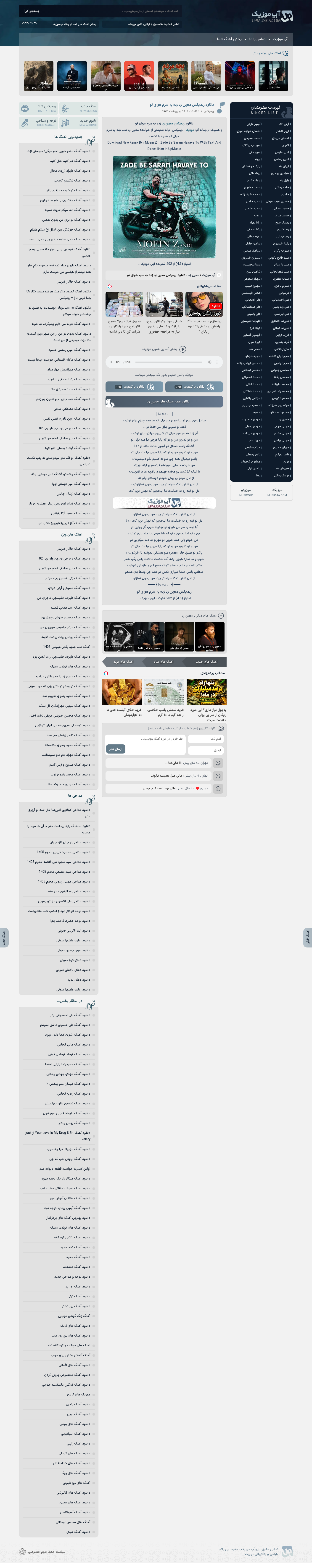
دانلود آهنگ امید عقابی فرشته (70, 607)
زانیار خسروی (281, 244)
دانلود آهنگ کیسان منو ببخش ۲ (68, 1084)
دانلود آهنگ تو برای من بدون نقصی (66, 220)
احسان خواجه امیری (248, 131)
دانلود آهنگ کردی (78, 1532)
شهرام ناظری (281, 286)
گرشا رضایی (282, 342)
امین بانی (254, 152)
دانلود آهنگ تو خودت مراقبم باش (68, 190)
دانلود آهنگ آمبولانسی (75, 1512)
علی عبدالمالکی (251, 307)
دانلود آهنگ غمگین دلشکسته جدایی (66, 1384)
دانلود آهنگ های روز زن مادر (71, 1335)
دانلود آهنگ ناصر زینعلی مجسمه (68, 735)
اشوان (285, 145)
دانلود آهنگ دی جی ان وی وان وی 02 (64, 428)
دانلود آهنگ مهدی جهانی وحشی (68, 1074)
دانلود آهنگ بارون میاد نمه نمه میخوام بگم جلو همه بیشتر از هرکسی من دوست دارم (59, 268)
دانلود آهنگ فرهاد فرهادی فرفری (69, 1054)
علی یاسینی (253, 314)
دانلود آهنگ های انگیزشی (73, 1492)
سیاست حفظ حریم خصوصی (47, 1552)
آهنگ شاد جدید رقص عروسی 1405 (66, 647)
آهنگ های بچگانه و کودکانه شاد (68, 1345)
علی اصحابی (252, 300)
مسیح (256, 412)
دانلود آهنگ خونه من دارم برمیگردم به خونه (61, 324)
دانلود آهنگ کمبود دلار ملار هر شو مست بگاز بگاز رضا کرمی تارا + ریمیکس (58, 294)
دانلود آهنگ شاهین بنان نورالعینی (67, 1103)
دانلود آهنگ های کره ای (74, 1453)
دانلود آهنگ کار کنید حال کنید (70, 161)
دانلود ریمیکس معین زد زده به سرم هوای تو (182, 105)
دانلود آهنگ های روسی (74, 1424)
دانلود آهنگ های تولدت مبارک (70, 666)
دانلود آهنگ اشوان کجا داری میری (67, 1034)
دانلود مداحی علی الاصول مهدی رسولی (64, 901)
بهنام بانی (254, 173)
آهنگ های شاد (163, 661)
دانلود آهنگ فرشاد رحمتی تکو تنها (67, 448)
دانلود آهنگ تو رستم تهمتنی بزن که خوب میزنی (58, 686)
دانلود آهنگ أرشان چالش (73, 493)
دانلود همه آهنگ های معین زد (168, 401)
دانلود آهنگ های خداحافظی (71, 1463)
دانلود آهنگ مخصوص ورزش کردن (67, 1375)
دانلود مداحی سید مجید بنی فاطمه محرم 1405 (58, 862)
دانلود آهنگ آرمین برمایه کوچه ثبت (67, 1208)
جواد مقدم (253, 180)
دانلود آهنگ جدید (78, 1257)
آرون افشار (282, 131)
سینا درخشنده (251, 265)
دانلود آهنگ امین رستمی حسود (69, 350)
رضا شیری (283, 229)
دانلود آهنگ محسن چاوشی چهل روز (65, 617)
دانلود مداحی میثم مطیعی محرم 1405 (64, 872)
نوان (286, 462)
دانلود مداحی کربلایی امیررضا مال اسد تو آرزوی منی (59, 813)
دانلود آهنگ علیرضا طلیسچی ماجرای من (63, 598)
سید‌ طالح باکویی (278, 258)
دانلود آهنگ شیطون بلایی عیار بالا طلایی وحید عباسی (59, 252)
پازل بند (284, 180)
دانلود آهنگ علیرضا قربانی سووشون (66, 1113)
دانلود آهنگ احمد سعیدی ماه (70, 389)
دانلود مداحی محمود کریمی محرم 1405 (63, 852)
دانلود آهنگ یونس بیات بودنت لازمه (65, 637)
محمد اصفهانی (251, 377)
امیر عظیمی (282, 152)
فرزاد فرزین (282, 335)
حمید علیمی (252, 208)
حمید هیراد (282, 215)
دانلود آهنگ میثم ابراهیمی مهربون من (65, 627)
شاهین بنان (253, 272)
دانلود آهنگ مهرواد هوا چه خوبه (68, 1149)
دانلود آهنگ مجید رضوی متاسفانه (67, 745)
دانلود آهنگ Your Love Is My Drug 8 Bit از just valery (58, 1136)
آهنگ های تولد (123, 661)
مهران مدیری (281, 447)
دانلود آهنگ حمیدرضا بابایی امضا (67, 1064)
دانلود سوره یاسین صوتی (73, 950)
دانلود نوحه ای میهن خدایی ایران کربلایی (62, 725)
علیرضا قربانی (281, 328)
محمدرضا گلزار (251, 391)
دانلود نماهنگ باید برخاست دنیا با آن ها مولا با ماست (58, 829)
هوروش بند (282, 468)
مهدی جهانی (281, 426)
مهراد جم (254, 440)
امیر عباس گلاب (251, 145)
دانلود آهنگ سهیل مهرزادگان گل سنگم (64, 706)
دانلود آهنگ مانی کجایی (73, 1044)
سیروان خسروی (250, 258)
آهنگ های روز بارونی (76, 1483)
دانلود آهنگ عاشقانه (76, 1267)
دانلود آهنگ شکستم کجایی (72, 180)
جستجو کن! (32, 11)
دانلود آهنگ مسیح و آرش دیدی (69, 588)
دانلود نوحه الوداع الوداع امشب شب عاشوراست (59, 911)
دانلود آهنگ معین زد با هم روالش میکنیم (63, 676)
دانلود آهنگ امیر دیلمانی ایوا (71, 484)
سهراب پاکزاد (281, 251)
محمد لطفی (253, 384)
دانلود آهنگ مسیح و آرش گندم (69, 764)
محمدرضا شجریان (278, 391)
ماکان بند (254, 349)
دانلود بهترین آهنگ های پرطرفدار (68, 1218)
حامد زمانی (282, 187)
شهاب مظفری (281, 279)
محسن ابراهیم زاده (248, 363)
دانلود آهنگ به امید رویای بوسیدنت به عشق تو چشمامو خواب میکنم (60, 311)
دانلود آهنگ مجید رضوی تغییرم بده (66, 696)
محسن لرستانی (251, 370)
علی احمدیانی (280, 300)
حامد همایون (252, 187)
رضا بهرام (255, 223)
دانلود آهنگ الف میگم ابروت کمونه (67, 210)
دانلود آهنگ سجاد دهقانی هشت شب (65, 1188)
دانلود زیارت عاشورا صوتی (73, 940)
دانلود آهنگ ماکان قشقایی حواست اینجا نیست (58, 359)
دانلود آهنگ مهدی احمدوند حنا (69, 784)
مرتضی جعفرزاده (278, 405)
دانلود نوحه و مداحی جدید (72, 1276)
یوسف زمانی (281, 475)
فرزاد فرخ (254, 328)
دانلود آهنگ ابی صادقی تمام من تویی (64, 438)
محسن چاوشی (280, 370)
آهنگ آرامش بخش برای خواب (70, 1355)
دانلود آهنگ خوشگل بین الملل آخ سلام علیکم (60, 229)
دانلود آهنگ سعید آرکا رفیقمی (70, 513)
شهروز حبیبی (252, 286)
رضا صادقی (253, 229)
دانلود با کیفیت (190, 386)
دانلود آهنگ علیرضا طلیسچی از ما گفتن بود (61, 656)
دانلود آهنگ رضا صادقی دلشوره (69, 379)
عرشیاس (284, 293)
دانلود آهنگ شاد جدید (75, 1247)
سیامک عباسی (251, 251)
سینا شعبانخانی (279, 272)
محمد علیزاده (280, 384)
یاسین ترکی (253, 468)
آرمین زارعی (253, 124)
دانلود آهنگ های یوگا (76, 1473)
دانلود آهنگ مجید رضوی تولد (70, 774)
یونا (258, 475)
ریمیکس (179, 123)
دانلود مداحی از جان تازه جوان (70, 842)
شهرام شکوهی (252, 279)
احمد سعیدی (252, 138)
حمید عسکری (280, 208)
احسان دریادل (280, 138)
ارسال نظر (115, 749)
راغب (257, 215)
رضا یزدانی (282, 236)
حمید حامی (253, 201)
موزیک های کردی (78, 1394)
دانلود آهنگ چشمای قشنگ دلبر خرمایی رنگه (60, 474)
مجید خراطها (252, 356)
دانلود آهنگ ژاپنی (78, 1443)
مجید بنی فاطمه (279, 356)
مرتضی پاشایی (251, 398)
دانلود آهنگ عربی (78, 1414)
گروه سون (254, 342)
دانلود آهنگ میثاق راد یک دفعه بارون (65, 1178)
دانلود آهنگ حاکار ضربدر (74, 281)
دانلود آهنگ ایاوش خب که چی (69, 1159)
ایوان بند (283, 166)
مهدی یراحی (281, 440)
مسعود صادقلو (279, 412)
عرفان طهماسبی (250, 293)
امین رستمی (281, 159)
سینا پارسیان (281, 265)
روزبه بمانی (253, 236)
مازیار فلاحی (281, 349)
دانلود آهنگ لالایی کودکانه (72, 1237)
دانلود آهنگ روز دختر (76, 1306)
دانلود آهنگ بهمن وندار (74, 1123)
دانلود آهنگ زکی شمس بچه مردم (67, 578)
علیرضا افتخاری (280, 321)
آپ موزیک (272, 16)
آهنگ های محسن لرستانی (73, 1522)
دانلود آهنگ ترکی (79, 1296)
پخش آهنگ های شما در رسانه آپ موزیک (74, 24)
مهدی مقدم (281, 433)
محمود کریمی (280, 398)
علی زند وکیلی (280, 307)
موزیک (189, 130)
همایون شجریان (250, 462)
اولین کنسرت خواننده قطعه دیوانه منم (65, 1168)
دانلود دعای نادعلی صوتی (73, 970)
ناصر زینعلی (253, 454)
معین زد (167, 123)
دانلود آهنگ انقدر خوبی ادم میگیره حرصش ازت (58, 151)
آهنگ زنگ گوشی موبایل (74, 1316)
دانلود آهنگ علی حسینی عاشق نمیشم (65, 1025)
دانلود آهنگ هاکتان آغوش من (70, 1198)
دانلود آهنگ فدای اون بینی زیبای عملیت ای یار (59, 503)
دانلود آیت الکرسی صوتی (74, 930)
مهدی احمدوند (251, 419)
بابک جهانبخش (251, 166)
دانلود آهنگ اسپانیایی (75, 1434)
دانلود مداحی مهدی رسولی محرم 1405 (64, 881)
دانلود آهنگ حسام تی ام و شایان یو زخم (63, 399)
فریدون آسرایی (251, 335)
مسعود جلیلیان (250, 405)
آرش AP (284, 124)
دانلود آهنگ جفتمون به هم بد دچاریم (65, 200)
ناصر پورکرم (282, 454)
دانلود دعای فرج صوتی (75, 960)
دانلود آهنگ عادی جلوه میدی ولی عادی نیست (59, 239)
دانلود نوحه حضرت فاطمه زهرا (70, 921)
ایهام (257, 159)
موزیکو (246, 493)
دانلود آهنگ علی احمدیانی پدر (70, 1015)
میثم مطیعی (252, 447)
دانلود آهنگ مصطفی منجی (72, 409)
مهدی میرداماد (251, 433)
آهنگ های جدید (206, 661)
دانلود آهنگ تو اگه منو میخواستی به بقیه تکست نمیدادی (58, 461)
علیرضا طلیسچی (250, 321)
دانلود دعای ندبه (79, 979)
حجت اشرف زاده (250, 194)
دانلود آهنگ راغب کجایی (73, 1093)
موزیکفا (277, 493)
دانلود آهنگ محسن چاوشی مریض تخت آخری (59, 715)
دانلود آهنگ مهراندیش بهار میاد (68, 369)
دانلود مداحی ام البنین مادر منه (69, 891)
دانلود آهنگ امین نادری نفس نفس (66, 418)
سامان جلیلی (252, 244)
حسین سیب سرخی (277, 201)
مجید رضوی (281, 363)
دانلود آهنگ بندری (78, 1404)
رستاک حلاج (282, 223)
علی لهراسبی (281, 314)
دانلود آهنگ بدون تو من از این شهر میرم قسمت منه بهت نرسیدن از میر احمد (59, 337)
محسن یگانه (281, 377)
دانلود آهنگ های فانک (75, 1326)
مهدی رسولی (252, 426)
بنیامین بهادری (280, 173)
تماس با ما (257, 39)
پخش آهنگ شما (229, 39)
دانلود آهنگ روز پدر (77, 1286)
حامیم (285, 194)
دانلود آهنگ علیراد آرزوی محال (70, 170)
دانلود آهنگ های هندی (74, 1502)
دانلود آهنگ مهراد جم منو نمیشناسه (66, 755)
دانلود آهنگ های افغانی (74, 1365)
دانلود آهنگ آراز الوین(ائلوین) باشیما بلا (63, 523)
